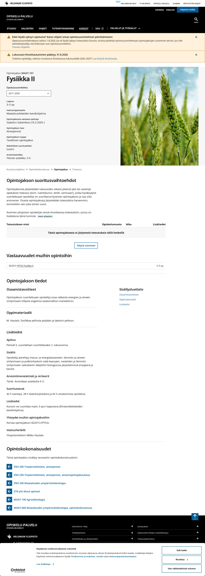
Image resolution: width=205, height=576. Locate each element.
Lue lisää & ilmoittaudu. (105, 58)
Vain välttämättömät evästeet (182, 568)
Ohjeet (43, 28)
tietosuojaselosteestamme (122, 556)
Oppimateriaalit (127, 299)
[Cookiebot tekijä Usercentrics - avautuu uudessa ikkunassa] (18, 570)
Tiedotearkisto (78, 532)
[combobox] (29, 93)
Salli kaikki (182, 550)
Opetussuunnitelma (17, 87)
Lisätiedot (124, 304)
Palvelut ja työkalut (123, 28)
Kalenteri (27, 28)
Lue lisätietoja (43, 564)
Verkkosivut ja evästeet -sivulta (87, 556)
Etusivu (11, 28)
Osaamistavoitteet (129, 294)
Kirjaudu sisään (187, 9)
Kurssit (83, 28)
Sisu (99, 28)
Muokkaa (180, 559)
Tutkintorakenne (63, 28)
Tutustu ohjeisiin (21, 47)
